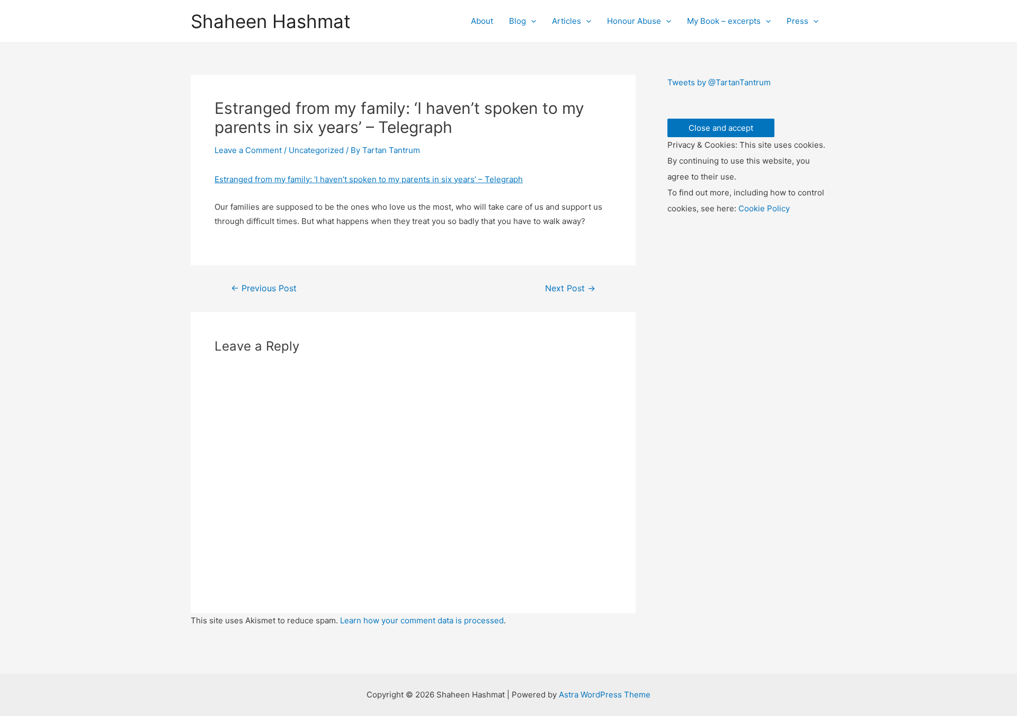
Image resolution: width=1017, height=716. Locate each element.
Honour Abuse (634, 21)
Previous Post (264, 288)
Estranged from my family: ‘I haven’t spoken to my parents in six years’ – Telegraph (369, 179)
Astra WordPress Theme (604, 695)
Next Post (570, 288)
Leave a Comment (248, 150)
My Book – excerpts (724, 21)
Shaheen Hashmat (271, 21)
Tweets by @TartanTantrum (719, 82)
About (482, 21)
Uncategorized (316, 150)
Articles (566, 21)
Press (797, 21)
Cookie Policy (764, 208)
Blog (517, 21)
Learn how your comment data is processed (422, 620)
